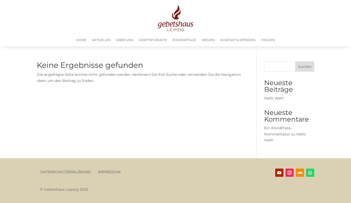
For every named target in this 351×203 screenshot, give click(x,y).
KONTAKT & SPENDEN (238, 40)
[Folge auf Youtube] (279, 173)
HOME (81, 40)
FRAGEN (268, 40)
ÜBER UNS (124, 40)
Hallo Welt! (274, 98)
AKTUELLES (101, 40)
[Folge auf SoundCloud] (300, 173)
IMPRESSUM (109, 172)
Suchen (304, 66)
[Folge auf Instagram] (289, 173)
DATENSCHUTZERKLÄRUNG (65, 172)
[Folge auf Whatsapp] (310, 173)
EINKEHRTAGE (184, 40)
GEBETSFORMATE (153, 40)
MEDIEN (208, 40)
